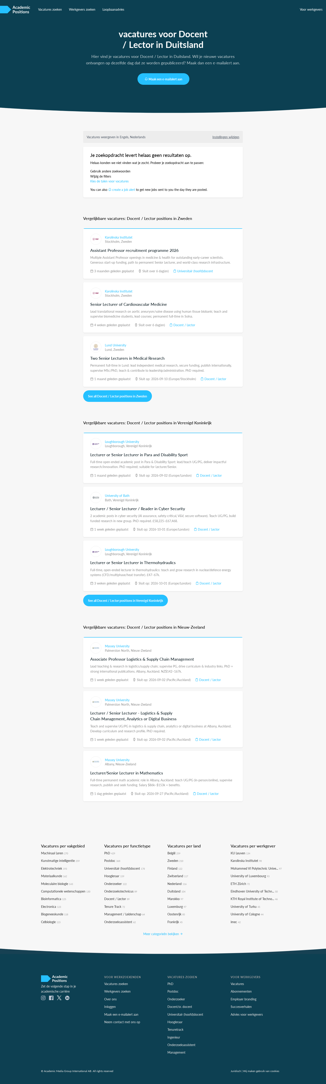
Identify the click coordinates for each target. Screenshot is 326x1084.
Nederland (177, 883)
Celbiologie (51, 922)
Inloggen (110, 1006)
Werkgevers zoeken (82, 9)
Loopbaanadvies (113, 9)
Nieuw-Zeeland (141, 650)
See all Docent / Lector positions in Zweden (117, 396)
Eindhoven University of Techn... (254, 891)
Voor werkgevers (311, 9)
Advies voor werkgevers (247, 1014)
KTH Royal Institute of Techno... (254, 898)
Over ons (110, 999)
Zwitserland (177, 876)
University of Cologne (247, 914)
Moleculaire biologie (57, 883)
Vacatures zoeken (50, 9)
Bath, (109, 500)
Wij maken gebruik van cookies (261, 1071)
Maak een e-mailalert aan (165, 79)
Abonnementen (241, 991)
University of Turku (245, 906)
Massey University (117, 646)
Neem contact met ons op (122, 1022)
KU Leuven (240, 853)
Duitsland (176, 891)
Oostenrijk (176, 914)
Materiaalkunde (54, 876)
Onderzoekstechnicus (120, 891)
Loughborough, (115, 446)
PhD (109, 853)
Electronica (51, 906)
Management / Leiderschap (124, 914)
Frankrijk (175, 922)
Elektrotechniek (54, 868)
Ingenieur (173, 1037)
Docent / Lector (184, 325)
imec (236, 922)
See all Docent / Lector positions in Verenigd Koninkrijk (125, 600)
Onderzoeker (115, 883)
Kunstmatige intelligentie (60, 860)
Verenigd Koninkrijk (139, 446)
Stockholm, (113, 241)
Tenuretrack (175, 1029)
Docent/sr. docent (179, 1006)
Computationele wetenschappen (65, 891)
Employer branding (243, 999)
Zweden (126, 241)
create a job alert (123, 189)
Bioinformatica (53, 898)
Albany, (110, 764)
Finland (174, 868)
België (173, 853)
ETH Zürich (240, 883)
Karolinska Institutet (118, 237)
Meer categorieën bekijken (161, 934)
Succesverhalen (241, 1006)
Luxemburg (176, 906)
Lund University (115, 345)
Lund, (109, 349)
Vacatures (237, 983)
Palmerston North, (118, 650)
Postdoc (112, 860)
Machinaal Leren (54, 853)
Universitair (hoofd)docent (194, 271)
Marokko (175, 898)
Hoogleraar (114, 876)
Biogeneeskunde (54, 914)
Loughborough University (122, 441)
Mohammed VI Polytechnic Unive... (256, 868)
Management (176, 1052)
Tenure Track (114, 906)
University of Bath (117, 495)
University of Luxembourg (250, 876)
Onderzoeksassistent (120, 922)
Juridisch (236, 1071)
